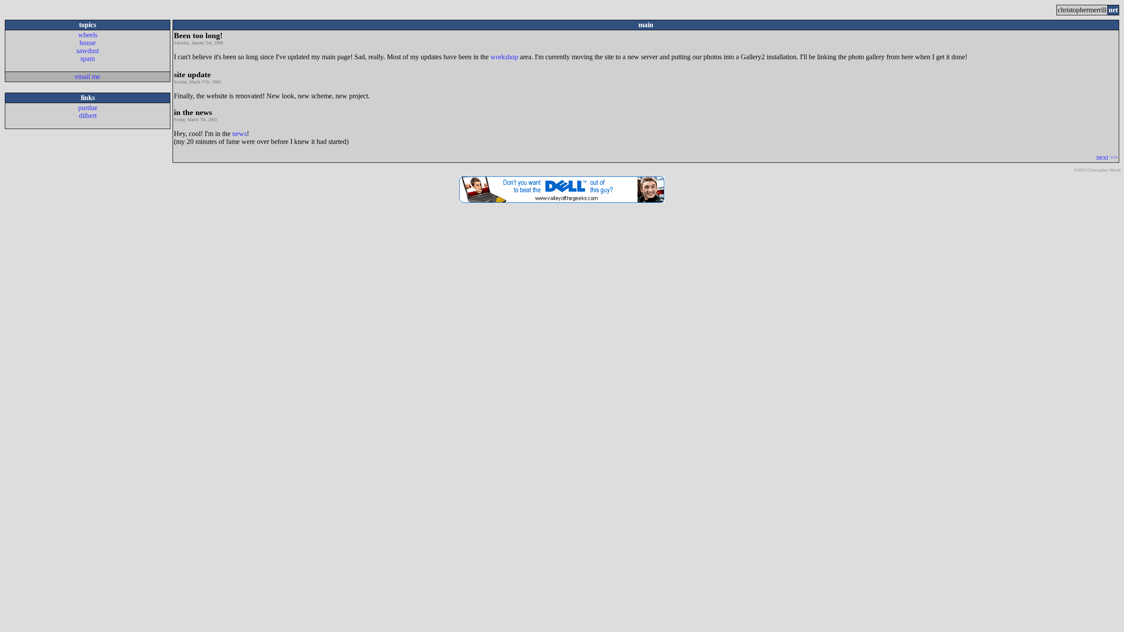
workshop (504, 57)
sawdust (87, 50)
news (239, 133)
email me (87, 76)
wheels (87, 35)
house (87, 43)
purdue (87, 107)
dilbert (88, 115)
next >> (1107, 157)
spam (87, 58)
